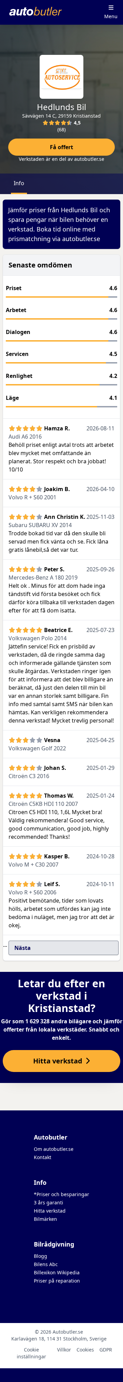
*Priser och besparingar (61, 1194)
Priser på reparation (57, 1280)
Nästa (22, 948)
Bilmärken (45, 1219)
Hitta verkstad (50, 1210)
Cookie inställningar (31, 1353)
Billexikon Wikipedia (57, 1272)
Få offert (61, 147)
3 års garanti (48, 1202)
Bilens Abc (46, 1264)
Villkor (64, 1349)
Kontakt (42, 1157)
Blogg (40, 1256)
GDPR (105, 1349)
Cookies (85, 1349)
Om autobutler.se (53, 1149)
